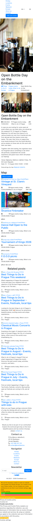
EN (22, 9)
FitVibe (8, 1)
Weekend (9, 7)
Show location (7, 176)
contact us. (18, 431)
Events (8, 5)
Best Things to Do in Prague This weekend (13, 276)
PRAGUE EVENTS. (19, 167)
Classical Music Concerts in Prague (15, 327)
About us (8, 11)
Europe (8, 9)
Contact (8, 13)
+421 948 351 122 (16, 443)
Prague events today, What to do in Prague (14, 88)
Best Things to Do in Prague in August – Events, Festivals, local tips (16, 351)
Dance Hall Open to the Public (14, 226)
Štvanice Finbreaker (12, 210)
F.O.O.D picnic (9, 256)
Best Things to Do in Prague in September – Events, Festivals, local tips (16, 300)
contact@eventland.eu (17, 445)
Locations (9, 3)
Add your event (12, 15)
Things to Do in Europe (4, 88)
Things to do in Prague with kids (14, 403)
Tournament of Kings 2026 (16, 242)
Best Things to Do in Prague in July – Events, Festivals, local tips (14, 377)
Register (28, 470)
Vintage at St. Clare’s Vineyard (13, 183)
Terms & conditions (17, 473)
